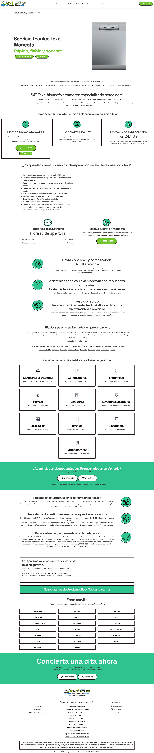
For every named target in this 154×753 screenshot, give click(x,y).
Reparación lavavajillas (77, 721)
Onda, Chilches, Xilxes (86, 347)
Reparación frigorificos (77, 718)
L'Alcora (121, 347)
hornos (38, 402)
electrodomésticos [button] (60, 4)
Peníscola (63, 350)
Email (117, 712)
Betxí (98, 350)
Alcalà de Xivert (73, 350)
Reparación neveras (77, 731)
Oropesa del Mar (45, 350)
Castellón (34, 347)
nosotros (81, 4)
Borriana (49, 347)
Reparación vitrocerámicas (77, 728)
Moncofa (31, 13)
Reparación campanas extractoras (77, 734)
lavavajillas (38, 426)
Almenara (91, 350)
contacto (90, 4)
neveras (77, 426)
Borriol (113, 350)
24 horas (90, 85)
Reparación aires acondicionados (77, 709)
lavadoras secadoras (116, 402)
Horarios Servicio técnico (104, 4)
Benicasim (108, 347)
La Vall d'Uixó (58, 347)
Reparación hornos (77, 715)
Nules (115, 347)
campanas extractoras (38, 378)
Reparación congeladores (77, 712)
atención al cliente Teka (52, 573)
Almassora (99, 347)
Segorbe (55, 350)
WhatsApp (43, 56)
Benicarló (73, 347)
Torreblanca (105, 350)
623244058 (147, 4)
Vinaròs (66, 347)
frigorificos (116, 378)
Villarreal (42, 347)
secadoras (116, 426)
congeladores (77, 378)
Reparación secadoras (77, 706)
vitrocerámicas (77, 450)
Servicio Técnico (20, 13)
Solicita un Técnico (25, 56)
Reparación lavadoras (77, 724)
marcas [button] (73, 4)
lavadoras (77, 402)
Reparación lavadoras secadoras (77, 737)
